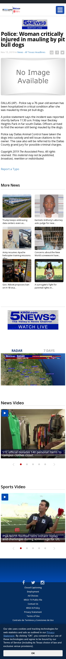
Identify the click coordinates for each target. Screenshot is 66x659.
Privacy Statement (33, 612)
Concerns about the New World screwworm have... (47, 254)
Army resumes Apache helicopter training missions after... (17, 255)
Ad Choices (33, 595)
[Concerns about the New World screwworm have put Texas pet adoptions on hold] (49, 238)
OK (33, 653)
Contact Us (33, 603)
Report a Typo (10, 169)
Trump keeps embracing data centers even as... (15, 221)
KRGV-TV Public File (33, 599)
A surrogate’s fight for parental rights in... (46, 286)
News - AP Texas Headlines (31, 52)
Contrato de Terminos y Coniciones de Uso (33, 620)
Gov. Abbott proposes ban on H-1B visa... (16, 286)
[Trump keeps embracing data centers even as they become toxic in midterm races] (17, 206)
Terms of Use (33, 616)
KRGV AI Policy (33, 608)
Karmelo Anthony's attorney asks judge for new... (49, 221)
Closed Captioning (33, 587)
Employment (33, 591)
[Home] (23, 10)
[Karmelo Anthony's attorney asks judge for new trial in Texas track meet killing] (49, 206)
